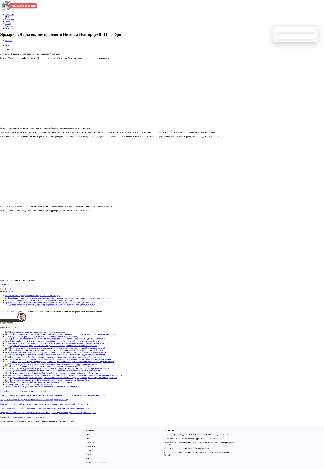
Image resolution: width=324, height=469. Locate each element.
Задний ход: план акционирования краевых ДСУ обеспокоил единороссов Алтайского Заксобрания (53, 346)
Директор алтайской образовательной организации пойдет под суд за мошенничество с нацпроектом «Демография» (60, 359)
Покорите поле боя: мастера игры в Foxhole (182, 449)
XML (73, 421)
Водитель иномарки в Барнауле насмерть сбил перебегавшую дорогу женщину (39, 300)
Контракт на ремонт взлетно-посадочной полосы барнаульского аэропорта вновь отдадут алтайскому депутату (58, 355)
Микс (7, 45)
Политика (90, 446)
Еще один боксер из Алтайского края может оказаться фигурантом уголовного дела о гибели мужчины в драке (58, 343)
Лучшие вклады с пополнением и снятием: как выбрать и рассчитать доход (196, 452)
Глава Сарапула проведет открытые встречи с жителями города (32, 296)
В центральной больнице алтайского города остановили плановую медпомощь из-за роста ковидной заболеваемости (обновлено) (66, 375)
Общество (90, 442)
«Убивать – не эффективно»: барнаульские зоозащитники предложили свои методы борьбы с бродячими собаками (59, 368)
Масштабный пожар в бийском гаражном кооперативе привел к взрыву (41, 382)
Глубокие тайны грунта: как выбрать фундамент (31, 384)
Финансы (90, 458)
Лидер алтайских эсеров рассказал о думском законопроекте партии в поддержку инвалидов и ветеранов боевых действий (63, 378)
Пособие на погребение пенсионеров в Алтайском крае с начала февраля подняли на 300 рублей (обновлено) (57, 348)
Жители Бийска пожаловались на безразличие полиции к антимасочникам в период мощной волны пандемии (58, 352)
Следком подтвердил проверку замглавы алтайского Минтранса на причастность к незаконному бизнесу (55, 371)
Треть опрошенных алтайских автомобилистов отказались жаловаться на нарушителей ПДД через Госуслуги (52, 302)
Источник (4, 285)
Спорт (89, 450)
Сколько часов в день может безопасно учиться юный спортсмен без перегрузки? (45, 387)
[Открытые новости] (18, 11)
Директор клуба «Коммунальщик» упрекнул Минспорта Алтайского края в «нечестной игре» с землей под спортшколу (62, 362)
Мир (88, 438)
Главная (8, 41)
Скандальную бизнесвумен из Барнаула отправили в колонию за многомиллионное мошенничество (53, 364)
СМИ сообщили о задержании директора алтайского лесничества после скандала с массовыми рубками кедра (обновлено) (58, 298)
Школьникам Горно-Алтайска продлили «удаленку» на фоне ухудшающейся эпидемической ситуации (54, 357)
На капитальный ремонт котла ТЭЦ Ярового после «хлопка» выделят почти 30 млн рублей (49, 380)
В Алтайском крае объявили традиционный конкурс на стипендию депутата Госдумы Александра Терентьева (57, 350)
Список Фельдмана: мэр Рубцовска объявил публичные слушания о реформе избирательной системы (54, 373)
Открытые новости (16, 417)
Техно (88, 454)
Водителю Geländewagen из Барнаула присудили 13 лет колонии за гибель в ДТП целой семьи (51, 366)
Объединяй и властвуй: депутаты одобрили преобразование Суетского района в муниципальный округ (50, 305)
